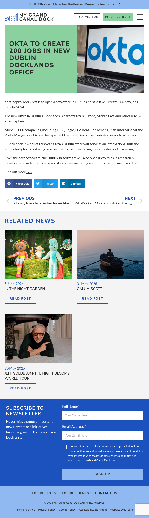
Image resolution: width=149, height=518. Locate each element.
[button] (18, 183)
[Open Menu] (139, 17)
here (29, 172)
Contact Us (106, 493)
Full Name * (71, 406)
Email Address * (74, 426)
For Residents (75, 493)
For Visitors (44, 493)
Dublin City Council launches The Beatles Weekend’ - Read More (71, 4)
